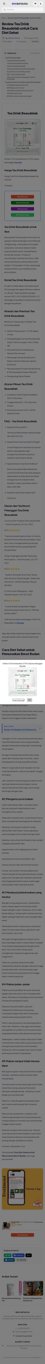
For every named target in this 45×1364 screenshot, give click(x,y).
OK (29, 700)
